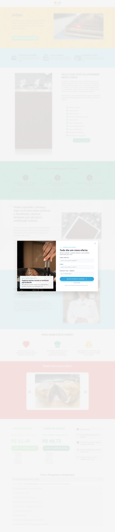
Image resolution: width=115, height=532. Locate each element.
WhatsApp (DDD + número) (67, 270)
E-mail (61, 264)
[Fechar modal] (95, 243)
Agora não (77, 282)
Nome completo (64, 257)
